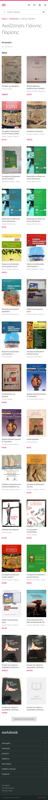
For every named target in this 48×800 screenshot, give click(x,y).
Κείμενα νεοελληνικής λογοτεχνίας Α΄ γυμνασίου (35, 265)
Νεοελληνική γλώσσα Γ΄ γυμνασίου (11, 310)
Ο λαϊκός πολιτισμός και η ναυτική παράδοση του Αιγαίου (11, 486)
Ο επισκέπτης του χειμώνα (8, 395)
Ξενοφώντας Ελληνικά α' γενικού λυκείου (11, 178)
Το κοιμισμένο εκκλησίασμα (32, 531)
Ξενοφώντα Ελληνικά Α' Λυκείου (35, 486)
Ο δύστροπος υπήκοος (10, 529)
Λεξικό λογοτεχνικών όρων (35, 310)
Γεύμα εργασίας (33, 439)
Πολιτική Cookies (7, 790)
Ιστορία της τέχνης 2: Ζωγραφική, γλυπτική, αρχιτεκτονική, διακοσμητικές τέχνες (10, 709)
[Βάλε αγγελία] (29, 5)
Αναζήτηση (14, 19)
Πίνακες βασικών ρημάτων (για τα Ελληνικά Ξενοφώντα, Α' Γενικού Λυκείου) (36, 87)
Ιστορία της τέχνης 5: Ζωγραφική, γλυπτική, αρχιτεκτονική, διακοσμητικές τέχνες (10, 666)
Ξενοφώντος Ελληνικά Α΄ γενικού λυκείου (36, 576)
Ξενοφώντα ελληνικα (35, 131)
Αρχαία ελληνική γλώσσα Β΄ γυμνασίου (36, 395)
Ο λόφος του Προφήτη (10, 86)
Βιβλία (4, 19)
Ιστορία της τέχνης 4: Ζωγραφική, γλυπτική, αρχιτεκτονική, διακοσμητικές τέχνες (35, 666)
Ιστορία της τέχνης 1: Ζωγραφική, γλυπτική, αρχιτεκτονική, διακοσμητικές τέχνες (35, 709)
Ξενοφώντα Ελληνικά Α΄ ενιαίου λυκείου (36, 353)
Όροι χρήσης (6, 785)
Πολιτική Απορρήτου (8, 788)
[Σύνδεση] (39, 5)
